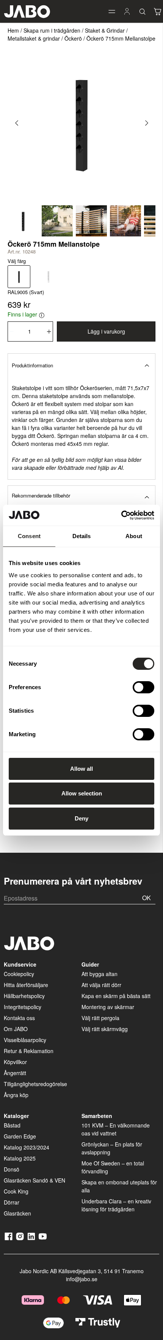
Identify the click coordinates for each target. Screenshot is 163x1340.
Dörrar (11, 1202)
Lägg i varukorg (106, 331)
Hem (13, 30)
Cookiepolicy (19, 974)
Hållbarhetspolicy (24, 996)
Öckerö (73, 38)
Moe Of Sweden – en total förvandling (113, 1167)
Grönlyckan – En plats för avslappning (112, 1148)
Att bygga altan (100, 974)
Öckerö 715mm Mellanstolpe (120, 38)
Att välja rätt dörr (101, 985)
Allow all (81, 768)
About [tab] (133, 536)
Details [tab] (81, 536)
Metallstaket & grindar (34, 38)
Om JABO (16, 1029)
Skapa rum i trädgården (52, 30)
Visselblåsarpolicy (25, 1040)
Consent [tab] (29, 536)
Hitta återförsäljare (26, 985)
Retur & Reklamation (28, 1051)
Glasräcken (17, 1213)
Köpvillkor (15, 1062)
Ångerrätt (15, 1073)
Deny (81, 818)
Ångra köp (16, 1095)
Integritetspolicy (22, 1007)
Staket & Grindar (105, 30)
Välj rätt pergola (100, 1018)
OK (146, 897)
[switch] (143, 687)
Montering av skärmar (108, 1007)
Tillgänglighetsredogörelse (35, 1084)
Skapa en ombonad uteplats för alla (119, 1186)
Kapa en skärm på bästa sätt (116, 996)
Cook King (16, 1191)
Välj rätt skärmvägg (105, 1029)
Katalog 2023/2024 (26, 1147)
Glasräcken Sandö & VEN (34, 1180)
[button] (111, 11)
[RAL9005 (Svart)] (19, 276)
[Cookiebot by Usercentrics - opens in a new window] (121, 515)
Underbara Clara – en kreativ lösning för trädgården (116, 1205)
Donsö (11, 1169)
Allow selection (81, 793)
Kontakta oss (19, 1018)
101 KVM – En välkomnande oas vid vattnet (116, 1129)
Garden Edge (20, 1136)
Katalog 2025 (20, 1158)
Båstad (12, 1125)
